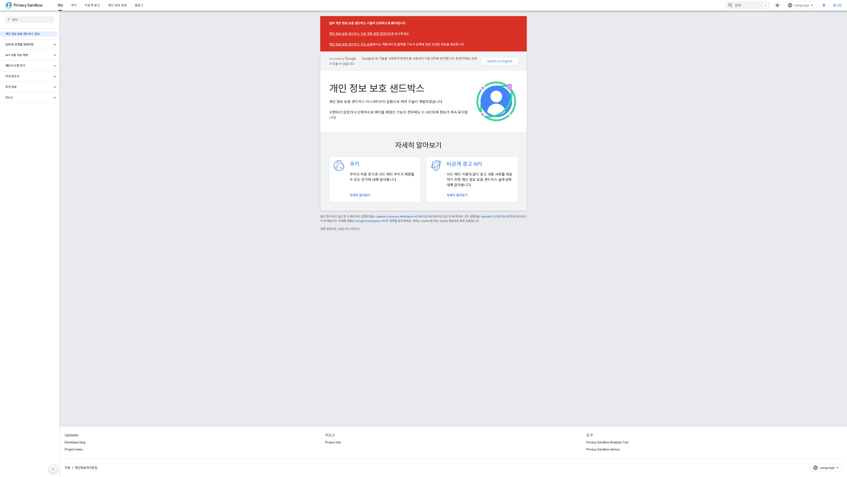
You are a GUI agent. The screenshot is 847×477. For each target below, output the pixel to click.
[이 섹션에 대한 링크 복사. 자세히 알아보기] (447, 145)
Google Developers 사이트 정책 (375, 221)
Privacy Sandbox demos (603, 449)
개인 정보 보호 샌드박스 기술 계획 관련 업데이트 (360, 34)
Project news (74, 449)
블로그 (139, 5)
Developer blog (75, 442)
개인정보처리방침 (86, 467)
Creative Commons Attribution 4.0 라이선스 (402, 216)
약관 (67, 467)
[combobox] (748, 5)
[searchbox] (29, 19)
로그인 (837, 5)
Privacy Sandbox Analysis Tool (607, 442)
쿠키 (74, 5)
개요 (60, 5)
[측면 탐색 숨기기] (53, 469)
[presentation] (423, 145)
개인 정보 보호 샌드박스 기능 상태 (351, 44)
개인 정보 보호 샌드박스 (377, 88)
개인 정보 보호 (117, 5)
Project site (333, 442)
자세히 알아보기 (360, 195)
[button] (26, 44)
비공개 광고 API (464, 163)
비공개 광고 (92, 5)
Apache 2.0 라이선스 (494, 216)
